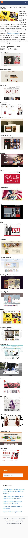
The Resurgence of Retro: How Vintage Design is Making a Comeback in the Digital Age (13, 491)
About (8, 518)
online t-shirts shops (13, 33)
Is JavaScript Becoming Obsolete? (12, 512)
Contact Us (14, 518)
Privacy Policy (22, 518)
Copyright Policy (19, 521)
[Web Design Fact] (2, 3)
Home (4, 518)
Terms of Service (9, 521)
